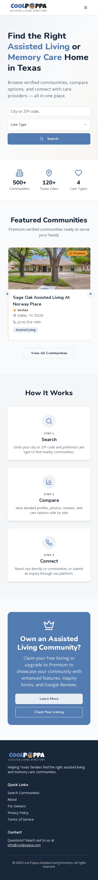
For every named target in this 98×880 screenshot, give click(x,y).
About (12, 799)
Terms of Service (21, 819)
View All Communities (49, 353)
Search (53, 138)
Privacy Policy (18, 812)
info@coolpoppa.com (24, 845)
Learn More (49, 698)
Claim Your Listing (49, 712)
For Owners (17, 806)
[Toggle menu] (85, 7)
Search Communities (23, 793)
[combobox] (49, 124)
